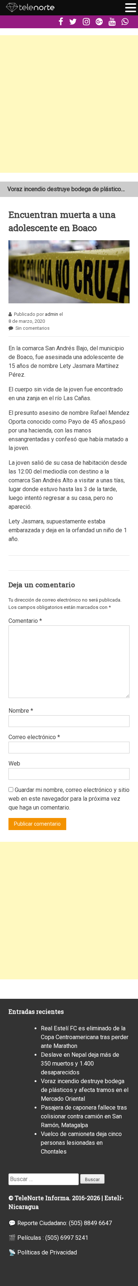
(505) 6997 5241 (66, 1237)
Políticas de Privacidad (47, 1252)
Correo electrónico (34, 737)
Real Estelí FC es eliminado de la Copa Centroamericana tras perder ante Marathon (84, 1037)
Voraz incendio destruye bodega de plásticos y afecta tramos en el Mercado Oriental (84, 1090)
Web (14, 763)
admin (51, 314)
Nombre (20, 710)
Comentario (25, 620)
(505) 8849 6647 (90, 1223)
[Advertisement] (69, 104)
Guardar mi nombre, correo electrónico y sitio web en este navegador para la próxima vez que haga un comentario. (69, 798)
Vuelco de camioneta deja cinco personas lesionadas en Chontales (81, 1142)
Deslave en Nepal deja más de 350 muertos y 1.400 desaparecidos (80, 1063)
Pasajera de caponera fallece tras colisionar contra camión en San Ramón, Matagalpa (84, 1116)
